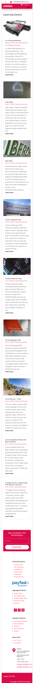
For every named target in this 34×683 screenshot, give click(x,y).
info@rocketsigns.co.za (24, 664)
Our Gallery (17, 643)
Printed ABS (17, 574)
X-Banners (17, 626)
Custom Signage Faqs (13, 220)
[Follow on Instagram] (22, 610)
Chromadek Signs (19, 596)
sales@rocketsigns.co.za (25, 667)
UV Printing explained (13, 40)
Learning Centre (21, 43)
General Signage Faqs (13, 340)
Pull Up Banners (19, 567)
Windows (17, 603)
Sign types (8, 161)
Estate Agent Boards (20, 621)
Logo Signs (9, 102)
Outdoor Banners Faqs (13, 278)
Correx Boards (18, 565)
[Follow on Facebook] (15, 610)
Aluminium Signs (19, 601)
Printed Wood (18, 569)
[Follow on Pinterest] (19, 610)
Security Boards (19, 628)
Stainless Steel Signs (20, 598)
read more (9, 75)
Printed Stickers (19, 577)
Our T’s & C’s (18, 640)
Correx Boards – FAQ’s (13, 399)
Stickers (16, 631)
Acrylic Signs (18, 593)
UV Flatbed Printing (12, 45)
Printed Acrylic (18, 572)
